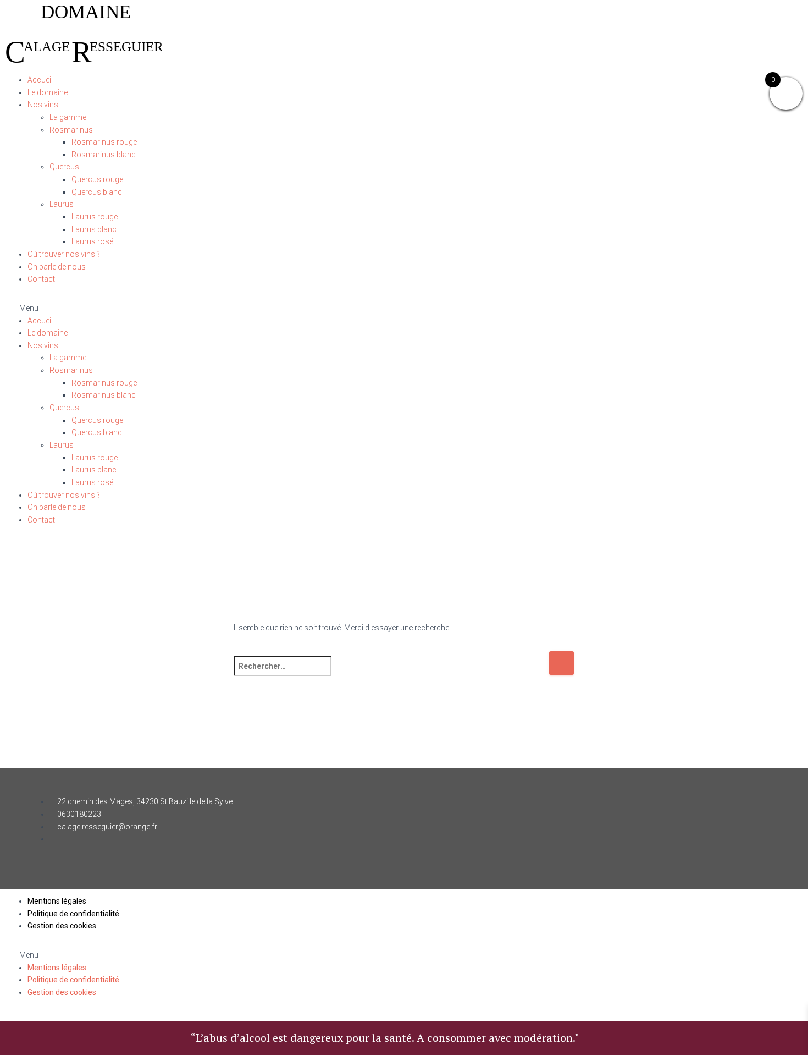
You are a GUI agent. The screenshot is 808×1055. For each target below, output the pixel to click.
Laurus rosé (92, 241)
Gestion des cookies (61, 925)
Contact (41, 278)
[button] (404, 308)
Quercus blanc (96, 192)
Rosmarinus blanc (103, 154)
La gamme (67, 117)
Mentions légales (56, 901)
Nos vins (42, 104)
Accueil (40, 79)
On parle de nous (56, 266)
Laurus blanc (94, 229)
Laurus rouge (94, 216)
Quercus (64, 166)
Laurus (61, 204)
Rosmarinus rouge (104, 142)
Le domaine (47, 92)
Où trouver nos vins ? (63, 254)
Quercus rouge (97, 179)
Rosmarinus (71, 129)
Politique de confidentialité (73, 913)
